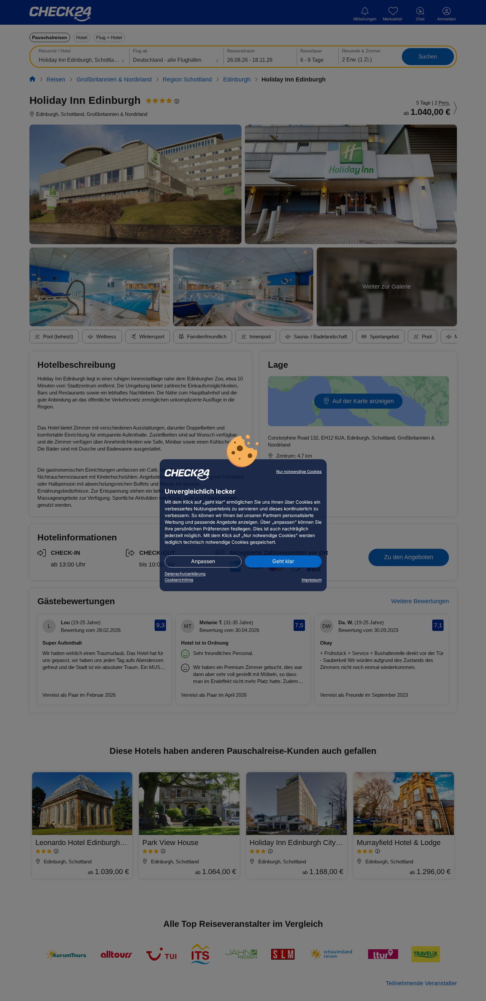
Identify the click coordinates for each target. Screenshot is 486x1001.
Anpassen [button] (203, 561)
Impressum (312, 579)
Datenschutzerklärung (185, 573)
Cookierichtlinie (179, 579)
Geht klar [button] (283, 561)
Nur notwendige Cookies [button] (299, 471)
